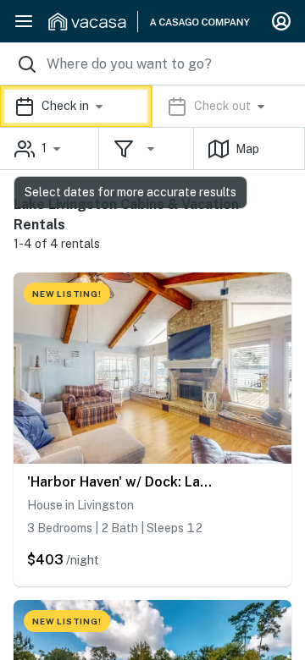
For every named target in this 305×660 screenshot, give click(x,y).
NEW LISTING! (67, 294)
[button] (152, 106)
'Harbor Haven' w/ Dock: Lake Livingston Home (123, 482)
